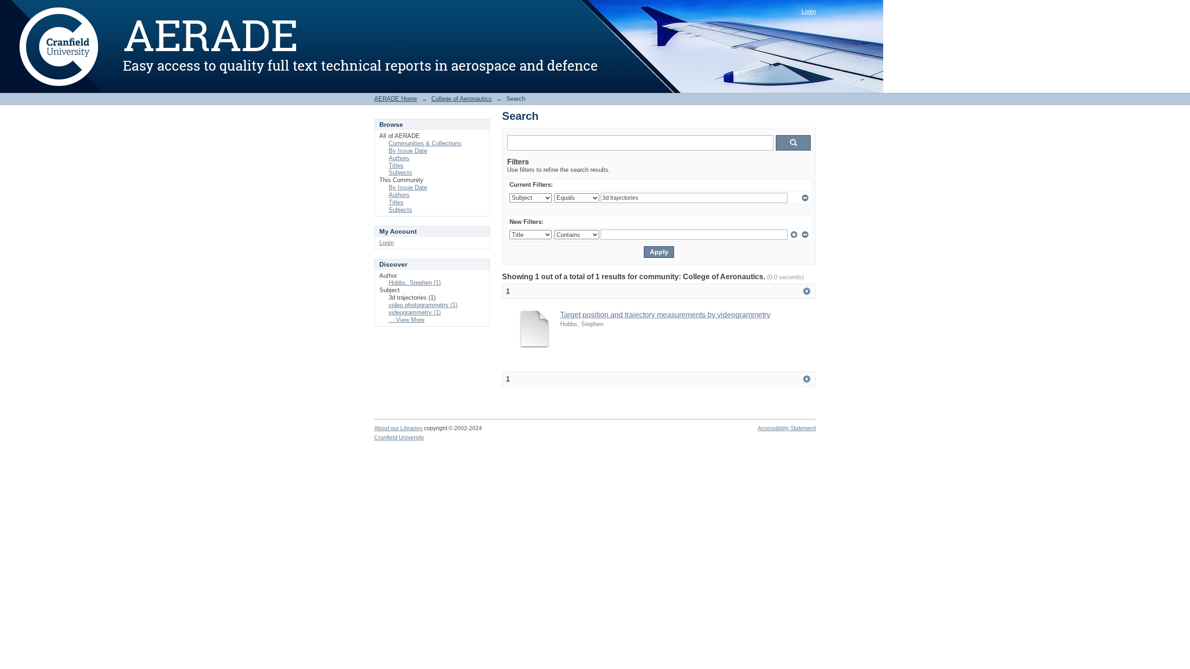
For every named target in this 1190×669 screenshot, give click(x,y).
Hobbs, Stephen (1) (415, 282)
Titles (396, 165)
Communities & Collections (425, 143)
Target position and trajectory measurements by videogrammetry (665, 315)
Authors (399, 158)
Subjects (400, 172)
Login (808, 11)
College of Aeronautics (461, 98)
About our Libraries (398, 428)
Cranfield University (399, 437)
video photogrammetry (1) (423, 305)
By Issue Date (408, 150)
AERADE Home (395, 98)
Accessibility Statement (787, 428)
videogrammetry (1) (415, 312)
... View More (406, 319)
